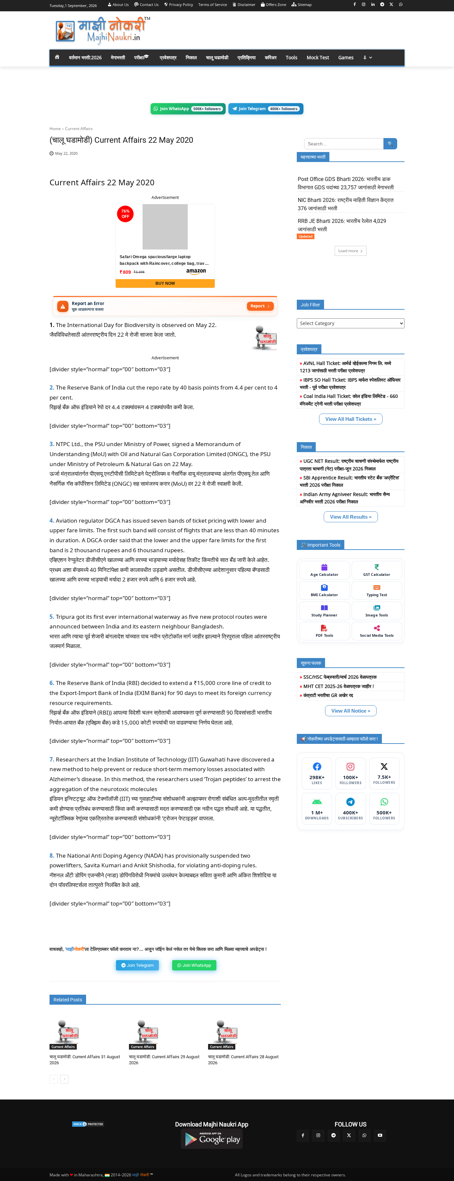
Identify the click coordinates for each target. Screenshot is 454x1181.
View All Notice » (350, 711)
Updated (305, 236)
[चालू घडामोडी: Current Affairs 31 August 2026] (68, 1031)
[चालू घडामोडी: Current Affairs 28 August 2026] (226, 1031)
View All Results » (351, 517)
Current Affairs (79, 128)
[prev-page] (54, 1079)
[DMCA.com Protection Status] (88, 1124)
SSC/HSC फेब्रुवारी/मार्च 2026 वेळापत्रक (340, 677)
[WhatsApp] (400, 5)
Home (55, 128)
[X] (391, 5)
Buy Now (165, 283)
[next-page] (64, 1079)
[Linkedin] (373, 5)
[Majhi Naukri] (103, 31)
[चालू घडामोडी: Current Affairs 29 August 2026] (147, 1031)
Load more (348, 250)
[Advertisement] (280, 30)
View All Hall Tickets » (350, 419)
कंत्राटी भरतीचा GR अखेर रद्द (328, 695)
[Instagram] (364, 5)
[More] (271, 157)
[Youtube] (380, 1136)
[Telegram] (382, 5)
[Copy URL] (255, 157)
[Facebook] (354, 5)
